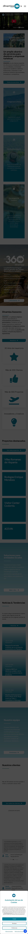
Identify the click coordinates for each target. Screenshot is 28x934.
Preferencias (14, 928)
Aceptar (14, 918)
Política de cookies (9, 931)
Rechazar (14, 923)
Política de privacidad (19, 931)
